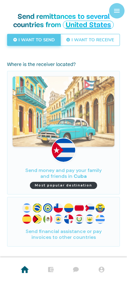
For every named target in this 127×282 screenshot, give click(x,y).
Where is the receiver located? (41, 64)
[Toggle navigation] (117, 10)
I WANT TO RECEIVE (92, 40)
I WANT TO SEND (36, 40)
